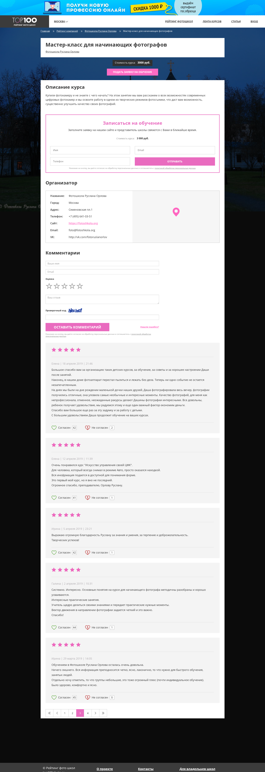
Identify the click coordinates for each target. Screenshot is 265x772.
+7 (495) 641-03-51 (80, 216)
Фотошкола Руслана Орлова (100, 30)
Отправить (174, 161)
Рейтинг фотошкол (179, 21)
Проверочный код (56, 310)
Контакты (146, 769)
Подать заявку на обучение (132, 72)
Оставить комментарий (77, 327)
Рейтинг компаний (67, 30)
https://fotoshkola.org (83, 223)
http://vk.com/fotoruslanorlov (88, 237)
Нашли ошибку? (149, 326)
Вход (254, 21)
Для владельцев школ (197, 769)
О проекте (105, 769)
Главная (45, 30)
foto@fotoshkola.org (82, 230)
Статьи (236, 21)
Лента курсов (212, 21)
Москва (59, 21)
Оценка (50, 278)
